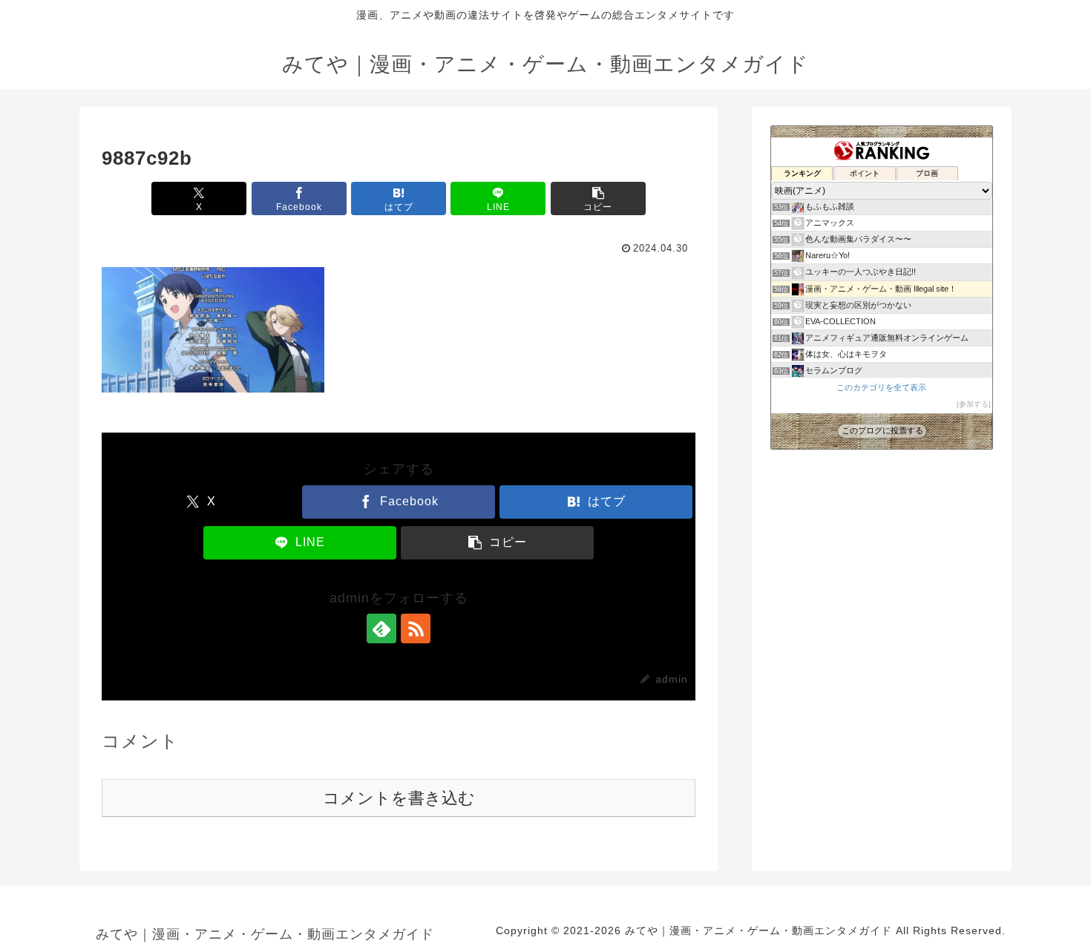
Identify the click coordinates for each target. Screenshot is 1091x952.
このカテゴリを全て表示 (881, 387)
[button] (598, 198)
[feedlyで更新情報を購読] (381, 628)
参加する (974, 404)
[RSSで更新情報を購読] (415, 628)
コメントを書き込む (399, 798)
